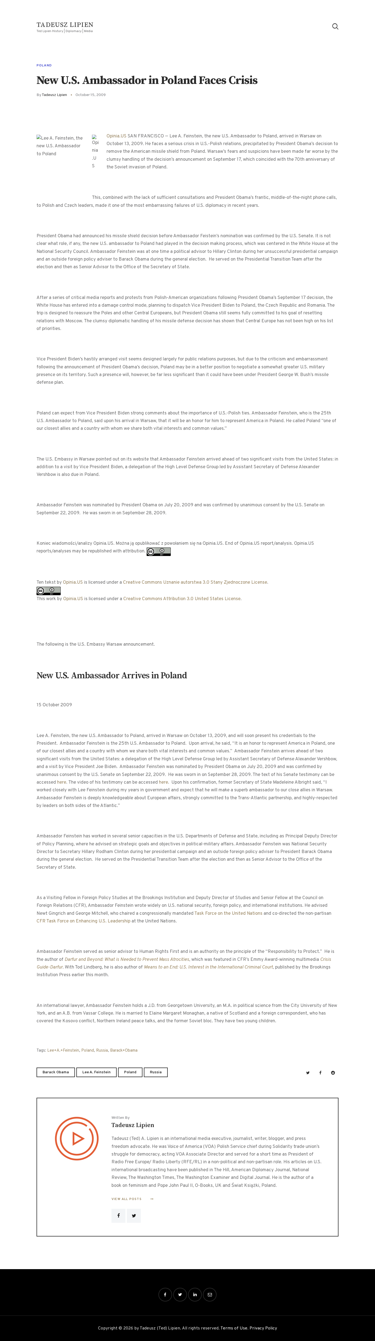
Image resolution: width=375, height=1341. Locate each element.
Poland (44, 65)
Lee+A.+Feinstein (63, 1050)
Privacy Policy (263, 1328)
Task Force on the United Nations (228, 914)
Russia (102, 1050)
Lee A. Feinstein (96, 1072)
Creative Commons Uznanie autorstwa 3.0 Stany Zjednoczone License (195, 583)
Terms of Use (233, 1328)
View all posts (127, 1199)
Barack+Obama (124, 1050)
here (61, 783)
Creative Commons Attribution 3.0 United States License (181, 599)
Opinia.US (117, 136)
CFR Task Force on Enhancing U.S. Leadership (83, 921)
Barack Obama (56, 1072)
